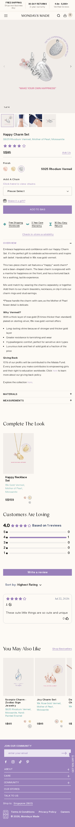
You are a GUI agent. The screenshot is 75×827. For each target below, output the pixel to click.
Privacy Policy (47, 812)
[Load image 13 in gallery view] (49, 120)
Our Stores (11, 789)
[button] (6, 15)
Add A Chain (19, 182)
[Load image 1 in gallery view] (7, 120)
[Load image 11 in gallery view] (21, 120)
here (55, 370)
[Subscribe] (64, 753)
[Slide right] (71, 66)
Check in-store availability (38, 234)
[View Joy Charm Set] (50, 694)
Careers (65, 812)
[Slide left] (4, 66)
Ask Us (66, 152)
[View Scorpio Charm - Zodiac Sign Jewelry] (18, 694)
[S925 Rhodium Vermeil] (21, 169)
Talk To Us (11, 795)
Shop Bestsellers (62, 648)
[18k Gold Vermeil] (13, 169)
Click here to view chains (19, 184)
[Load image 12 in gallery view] (35, 120)
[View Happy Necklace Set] (18, 469)
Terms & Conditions (23, 812)
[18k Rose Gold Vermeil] (5, 169)
